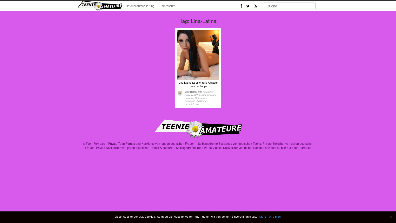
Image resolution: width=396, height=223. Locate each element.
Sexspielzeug (192, 104)
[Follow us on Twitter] (248, 6)
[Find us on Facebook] (241, 6)
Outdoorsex (202, 100)
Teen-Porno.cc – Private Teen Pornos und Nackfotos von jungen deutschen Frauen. (140, 143)
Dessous (189, 98)
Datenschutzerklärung (140, 6)
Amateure (208, 91)
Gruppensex (201, 98)
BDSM (197, 94)
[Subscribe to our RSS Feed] (255, 6)
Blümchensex (209, 94)
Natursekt (189, 100)
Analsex (189, 94)
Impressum (168, 6)
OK (261, 216)
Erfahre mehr (273, 216)
